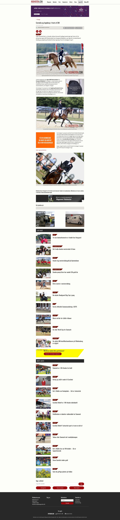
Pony (54, 234)
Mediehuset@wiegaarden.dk (38, 504)
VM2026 (54, 365)
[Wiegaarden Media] (68, 513)
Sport (54, 280)
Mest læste (76, 488)
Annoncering (78, 502)
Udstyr (70, 2)
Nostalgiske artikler (57, 246)
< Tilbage (38, 19)
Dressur (38, 34)
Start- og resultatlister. (41, 150)
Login (79, 2)
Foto (59, 2)
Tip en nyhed (60, 488)
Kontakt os (77, 501)
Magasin (49, 2)
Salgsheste (65, 2)
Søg (81, 484)
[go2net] (59, 513)
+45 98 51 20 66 (35, 502)
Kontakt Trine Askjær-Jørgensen (53, 353)
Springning (55, 338)
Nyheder (55, 2)
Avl (53, 304)
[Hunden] (51, 513)
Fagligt (54, 469)
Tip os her (77, 499)
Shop (75, 2)
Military (54, 257)
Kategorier (43, 488)
